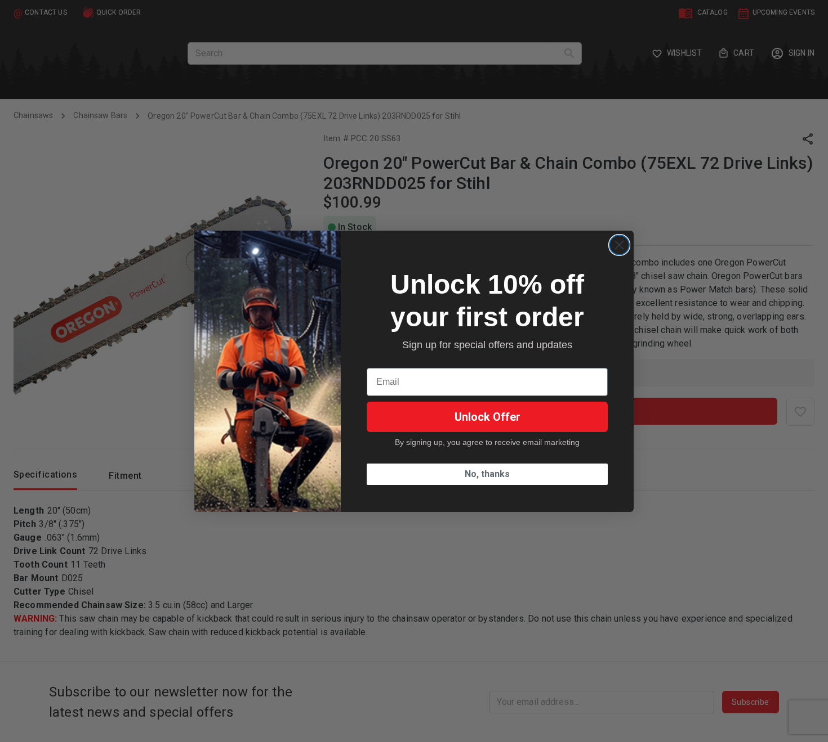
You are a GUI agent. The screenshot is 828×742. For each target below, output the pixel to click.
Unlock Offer (487, 417)
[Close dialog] (619, 245)
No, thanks (487, 474)
